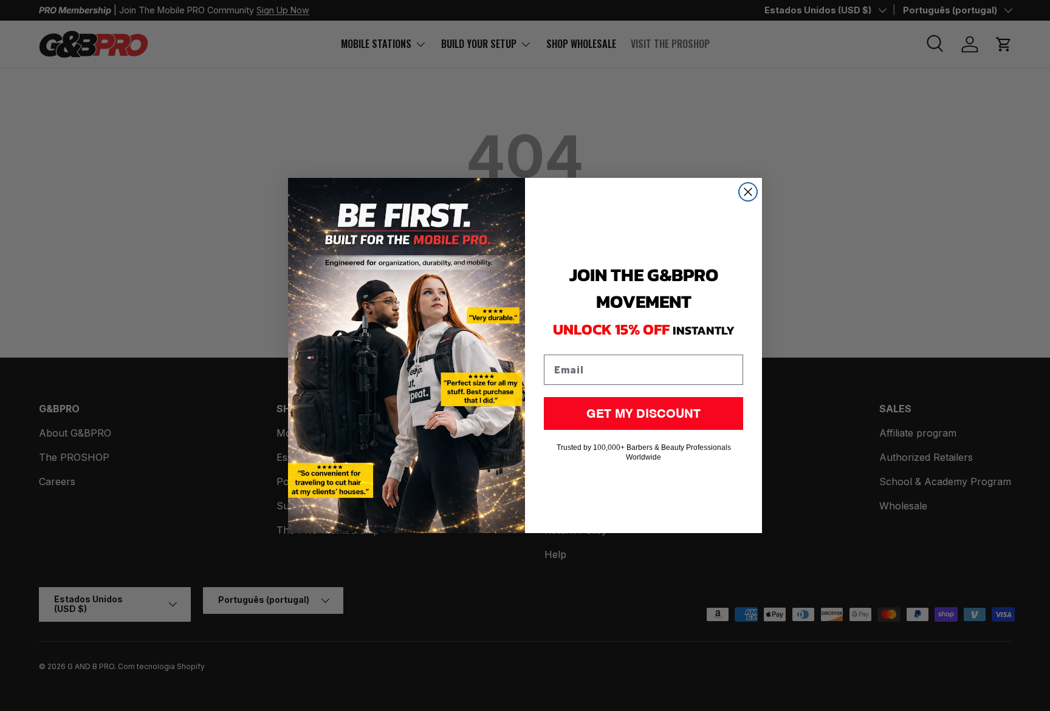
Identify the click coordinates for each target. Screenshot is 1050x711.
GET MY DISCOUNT (643, 413)
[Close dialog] (748, 192)
